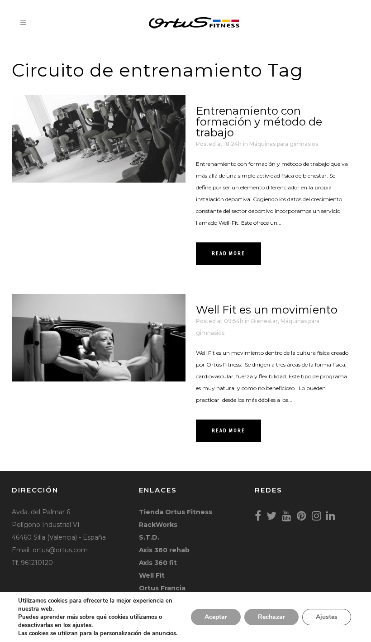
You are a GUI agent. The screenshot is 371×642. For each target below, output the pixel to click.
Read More (228, 253)
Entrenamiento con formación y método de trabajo (259, 121)
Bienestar (264, 321)
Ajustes (327, 617)
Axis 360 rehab (164, 550)
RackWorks (158, 525)
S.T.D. (149, 537)
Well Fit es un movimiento (267, 309)
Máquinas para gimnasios (283, 143)
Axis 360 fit (158, 563)
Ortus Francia (162, 588)
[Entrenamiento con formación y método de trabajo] (99, 139)
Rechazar (271, 617)
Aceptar (216, 617)
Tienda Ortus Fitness (175, 512)
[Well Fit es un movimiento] (99, 337)
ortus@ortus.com (60, 550)
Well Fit (152, 575)
